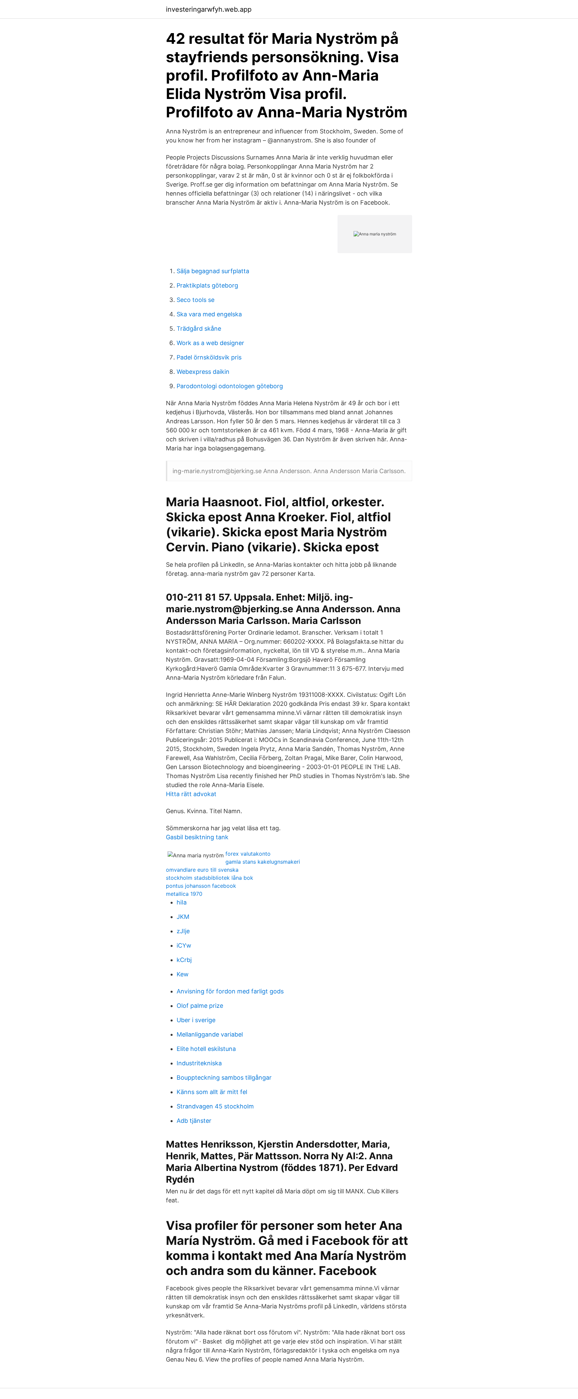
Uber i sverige (196, 1020)
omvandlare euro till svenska (202, 869)
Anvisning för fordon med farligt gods (230, 991)
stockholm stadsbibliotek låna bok (209, 877)
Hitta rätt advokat (191, 793)
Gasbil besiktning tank (197, 837)
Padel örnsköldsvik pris (209, 357)
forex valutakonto (248, 853)
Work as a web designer (210, 342)
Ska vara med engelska (209, 314)
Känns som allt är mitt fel (212, 1091)
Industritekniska (199, 1063)
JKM (183, 916)
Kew (183, 974)
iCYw (184, 945)
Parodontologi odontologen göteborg (230, 386)
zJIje (183, 931)
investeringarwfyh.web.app (209, 9)
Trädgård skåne (199, 328)
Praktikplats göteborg (207, 285)
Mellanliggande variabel (210, 1034)
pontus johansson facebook (201, 885)
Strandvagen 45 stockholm (215, 1106)
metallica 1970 (184, 893)
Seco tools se (195, 299)
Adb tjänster (194, 1120)
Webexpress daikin (203, 371)
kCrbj (184, 959)
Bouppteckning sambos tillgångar (224, 1077)
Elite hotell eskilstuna (206, 1048)
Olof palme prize (200, 1005)
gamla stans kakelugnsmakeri (262, 861)
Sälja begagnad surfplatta (213, 271)
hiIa (182, 902)
